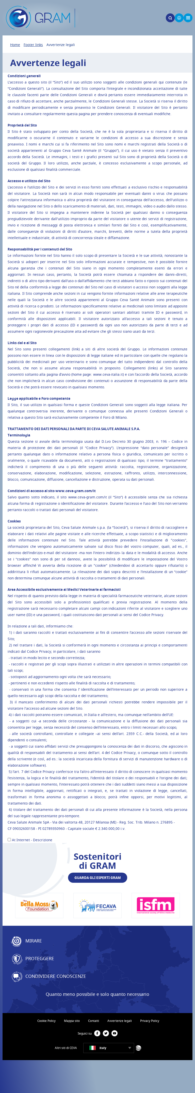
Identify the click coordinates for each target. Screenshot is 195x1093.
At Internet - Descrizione (32, 839)
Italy (103, 1048)
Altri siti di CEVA (66, 1048)
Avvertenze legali (119, 1021)
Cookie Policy (46, 1021)
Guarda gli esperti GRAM (97, 877)
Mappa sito (72, 1021)
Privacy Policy (149, 1021)
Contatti (93, 1021)
